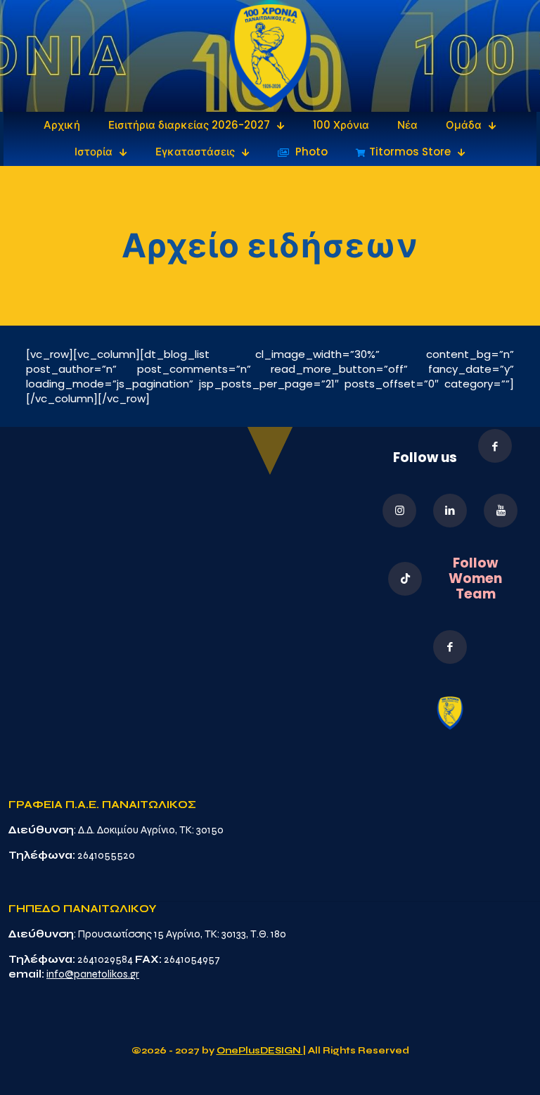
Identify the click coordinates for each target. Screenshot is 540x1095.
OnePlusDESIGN (260, 1050)
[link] (270, 56)
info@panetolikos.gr (92, 974)
